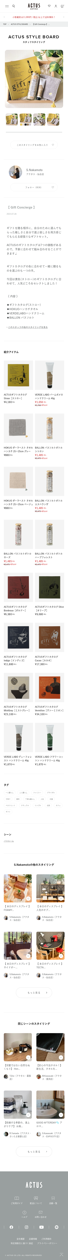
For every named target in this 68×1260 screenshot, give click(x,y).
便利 (17, 799)
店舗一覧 (53, 1203)
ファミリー (37, 792)
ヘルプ (24, 1217)
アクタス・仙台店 (35, 174)
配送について (36, 1203)
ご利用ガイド (17, 1203)
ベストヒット (10, 805)
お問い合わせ (41, 1217)
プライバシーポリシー (47, 1243)
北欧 (48, 805)
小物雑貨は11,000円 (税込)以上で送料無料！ (34, 17)
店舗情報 (33, 1239)
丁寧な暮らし (30, 799)
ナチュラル (25, 805)
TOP (4, 24)
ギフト (8, 812)
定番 (51, 799)
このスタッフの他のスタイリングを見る (28, 327)
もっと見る (34, 993)
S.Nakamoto (34, 169)
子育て (8, 799)
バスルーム (9, 841)
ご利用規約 (46, 1239)
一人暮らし (10, 792)
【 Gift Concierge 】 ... (41, 24)
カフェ (58, 805)
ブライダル (51, 792)
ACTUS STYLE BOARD (19, 24)
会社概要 (21, 1239)
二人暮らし (23, 792)
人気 (42, 799)
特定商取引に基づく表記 (22, 1243)
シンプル (38, 805)
